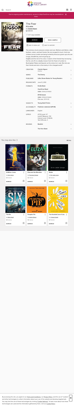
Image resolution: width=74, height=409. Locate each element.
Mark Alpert (11, 217)
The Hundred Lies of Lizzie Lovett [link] (57, 214)
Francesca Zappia (33, 175)
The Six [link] (8, 214)
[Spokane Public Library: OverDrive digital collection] (37, 4)
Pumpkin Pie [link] (31, 214)
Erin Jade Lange (55, 175)
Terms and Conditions (34, 397)
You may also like (8, 140)
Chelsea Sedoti (54, 217)
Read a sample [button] (52, 40)
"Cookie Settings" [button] (42, 401)
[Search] (2, 9)
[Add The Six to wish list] (23, 223)
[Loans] (67, 10)
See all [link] (69, 140)
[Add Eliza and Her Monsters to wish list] (45, 181)
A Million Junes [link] (11, 172)
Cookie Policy (50, 404)
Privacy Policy (48, 397)
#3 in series (29, 26)
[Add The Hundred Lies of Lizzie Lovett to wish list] (66, 223)
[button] (34, 40)
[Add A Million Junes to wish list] (23, 181)
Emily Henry (11, 175)
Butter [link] (51, 172)
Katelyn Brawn (32, 217)
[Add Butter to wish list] (66, 181)
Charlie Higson (32, 29)
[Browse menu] (71, 10)
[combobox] (33, 10)
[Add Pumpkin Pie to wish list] (45, 223)
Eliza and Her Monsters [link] (35, 172)
